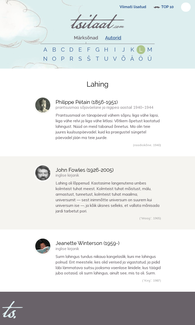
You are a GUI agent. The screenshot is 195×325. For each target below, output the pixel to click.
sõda (74, 223)
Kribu (44, 286)
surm (62, 286)
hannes (46, 150)
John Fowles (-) (84, 170)
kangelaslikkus (86, 286)
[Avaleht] (97, 21)
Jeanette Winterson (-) (87, 243)
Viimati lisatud (133, 7)
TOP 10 (167, 7)
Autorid (113, 37)
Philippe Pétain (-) (87, 102)
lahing (66, 150)
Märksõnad (86, 37)
